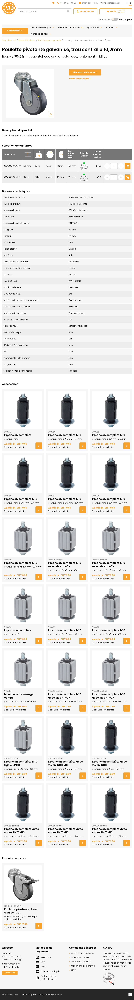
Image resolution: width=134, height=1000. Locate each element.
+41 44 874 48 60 (68, 3)
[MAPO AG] (9, 8)
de (126, 3)
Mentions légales (28, 994)
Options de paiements (82, 953)
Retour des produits (81, 961)
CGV (73, 970)
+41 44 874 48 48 (10, 966)
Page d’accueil (9, 40)
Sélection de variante (83, 72)
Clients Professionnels (110, 3)
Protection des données (50, 994)
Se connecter (87, 11)
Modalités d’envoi (80, 957)
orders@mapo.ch (90, 3)
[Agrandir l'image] (30, 93)
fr (130, 3)
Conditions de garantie (83, 965)
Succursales (10, 973)
